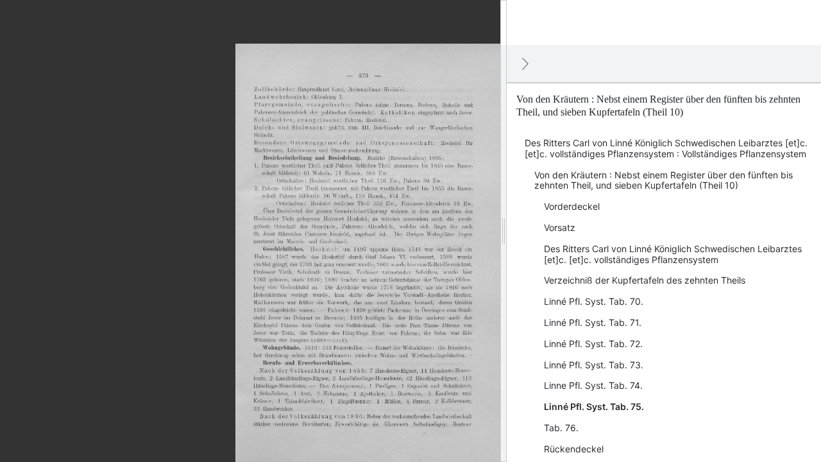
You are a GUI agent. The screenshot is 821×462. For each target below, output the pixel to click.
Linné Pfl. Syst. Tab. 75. (594, 406)
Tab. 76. (561, 427)
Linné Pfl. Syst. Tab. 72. (593, 343)
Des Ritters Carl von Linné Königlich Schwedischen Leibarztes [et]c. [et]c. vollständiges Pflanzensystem (673, 254)
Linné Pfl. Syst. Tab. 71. (592, 322)
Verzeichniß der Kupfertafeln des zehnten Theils (644, 280)
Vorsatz (559, 227)
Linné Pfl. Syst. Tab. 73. (593, 364)
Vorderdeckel (572, 206)
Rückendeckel (574, 448)
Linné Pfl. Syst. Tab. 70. (593, 301)
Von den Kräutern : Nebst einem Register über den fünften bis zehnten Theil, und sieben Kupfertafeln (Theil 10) (663, 180)
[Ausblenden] (525, 64)
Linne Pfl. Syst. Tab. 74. (593, 385)
